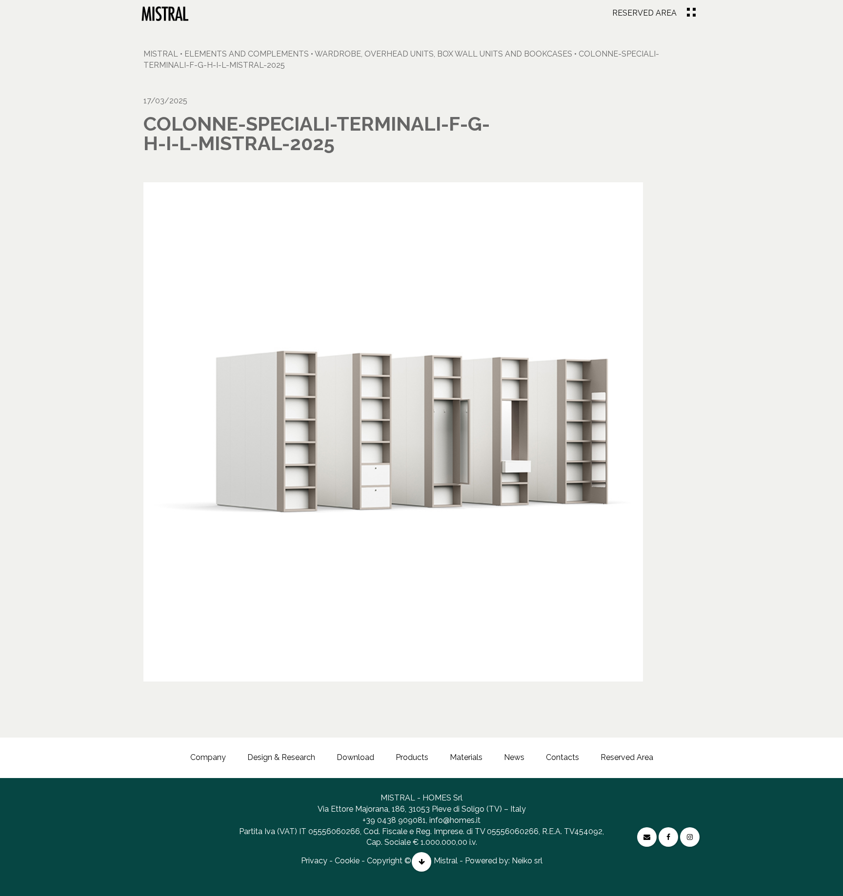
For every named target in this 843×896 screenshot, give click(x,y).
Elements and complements (246, 53)
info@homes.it (455, 820)
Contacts (562, 757)
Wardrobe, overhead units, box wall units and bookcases (443, 53)
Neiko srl (527, 860)
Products (412, 757)
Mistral (160, 53)
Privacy (314, 860)
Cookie (347, 860)
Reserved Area (644, 13)
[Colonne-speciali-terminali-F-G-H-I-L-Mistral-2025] (164, 13)
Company (208, 757)
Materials (466, 757)
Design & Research (281, 757)
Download (355, 757)
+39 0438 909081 (394, 820)
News (514, 757)
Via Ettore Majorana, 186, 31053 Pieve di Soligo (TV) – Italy (422, 809)
